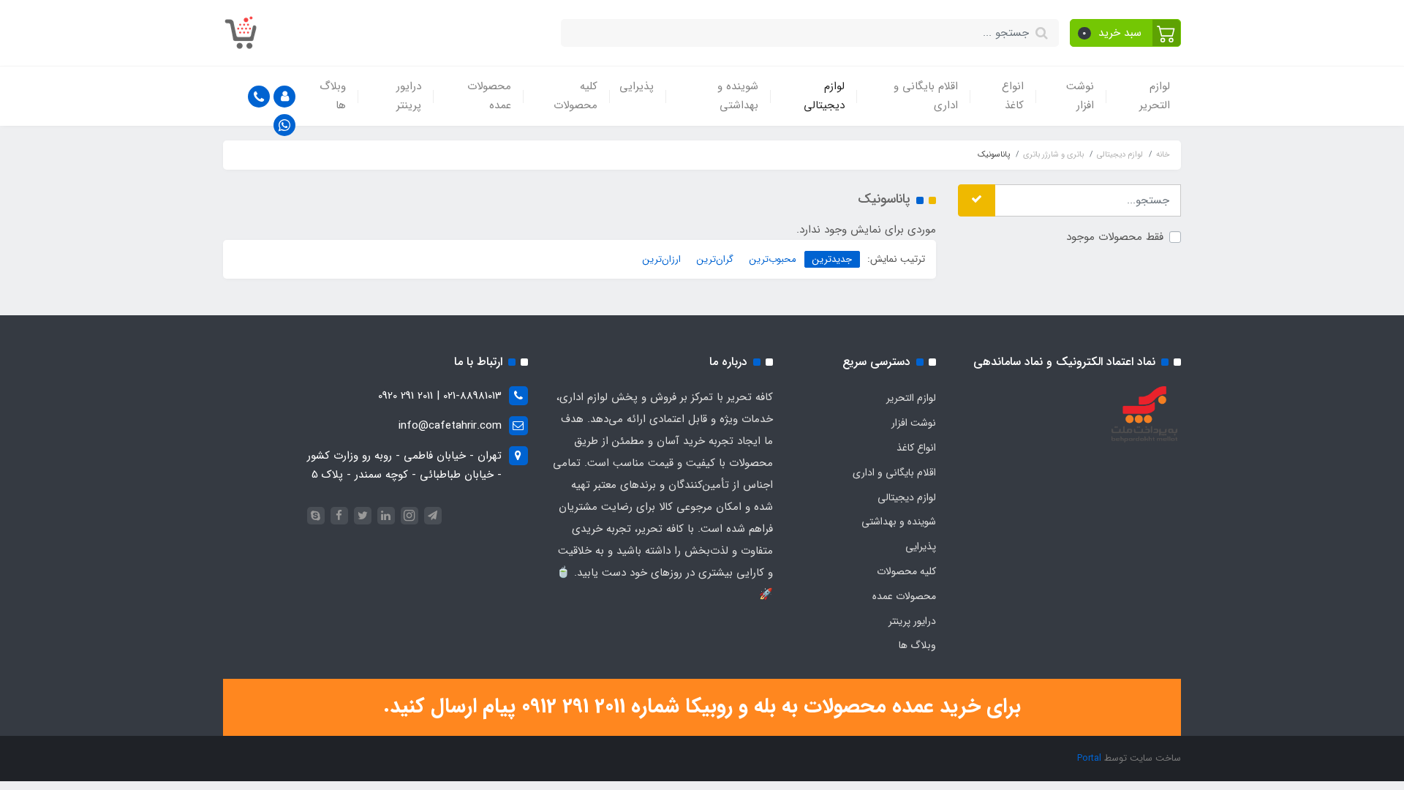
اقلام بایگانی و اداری (926, 96)
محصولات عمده (489, 96)
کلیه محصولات (575, 96)
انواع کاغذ (1013, 96)
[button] (1126, 33)
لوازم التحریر (1154, 96)
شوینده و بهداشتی (737, 96)
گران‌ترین (715, 259)
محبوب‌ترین (773, 259)
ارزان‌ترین (662, 259)
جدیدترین (832, 259)
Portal (1089, 758)
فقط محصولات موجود (1114, 237)
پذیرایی (636, 86)
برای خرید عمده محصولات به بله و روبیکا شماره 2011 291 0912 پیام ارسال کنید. (702, 707)
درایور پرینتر (408, 96)
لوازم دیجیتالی (824, 96)
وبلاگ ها (333, 96)
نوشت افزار (1080, 96)
